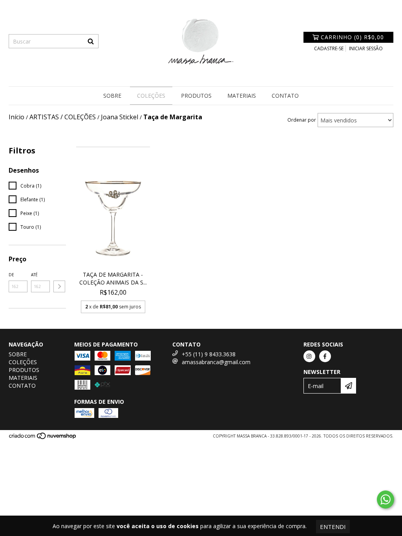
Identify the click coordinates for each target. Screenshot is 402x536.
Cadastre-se (329, 48)
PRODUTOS (196, 95)
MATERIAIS (241, 95)
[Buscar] (91, 41)
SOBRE (112, 95)
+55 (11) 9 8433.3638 (209, 354)
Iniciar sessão (366, 48)
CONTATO (285, 95)
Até (34, 274)
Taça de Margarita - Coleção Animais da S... (113, 278)
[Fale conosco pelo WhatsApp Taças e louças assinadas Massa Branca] (385, 499)
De (11, 274)
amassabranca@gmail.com (216, 362)
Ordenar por (301, 120)
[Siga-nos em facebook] (325, 356)
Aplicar (59, 286)
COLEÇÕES (151, 95)
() (352, 37)
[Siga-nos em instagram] (309, 356)
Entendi (333, 527)
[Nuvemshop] (43, 438)
